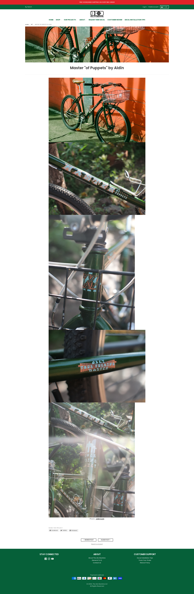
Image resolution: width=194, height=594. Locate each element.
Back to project (97, 544)
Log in (145, 7)
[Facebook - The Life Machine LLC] (45, 559)
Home (27, 24)
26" (32, 24)
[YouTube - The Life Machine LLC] (52, 559)
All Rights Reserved (97, 586)
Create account (153, 7)
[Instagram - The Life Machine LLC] (49, 559)
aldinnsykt (100, 519)
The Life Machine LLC (100, 584)
